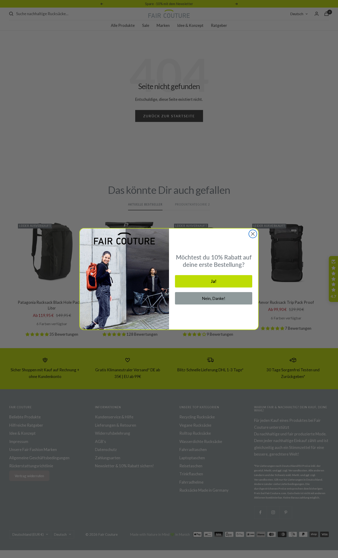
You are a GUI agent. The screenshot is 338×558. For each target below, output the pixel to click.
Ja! (213, 281)
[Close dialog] (253, 234)
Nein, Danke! (213, 298)
